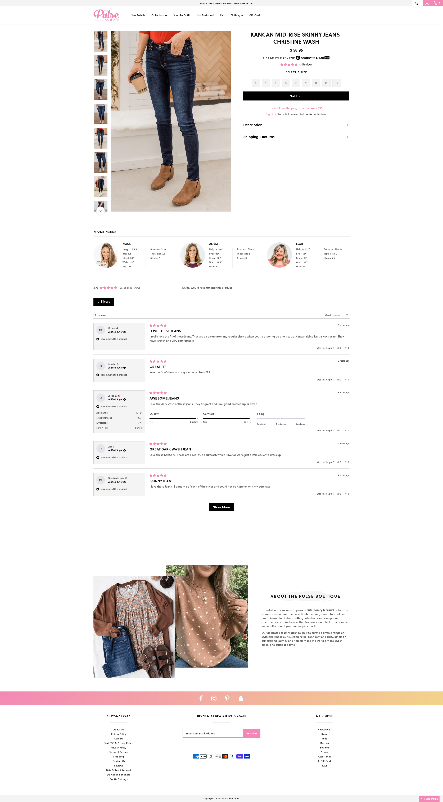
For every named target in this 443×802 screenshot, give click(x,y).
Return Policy (118, 734)
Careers (118, 738)
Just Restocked (205, 15)
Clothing (235, 15)
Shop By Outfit (182, 15)
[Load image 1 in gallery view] (171, 121)
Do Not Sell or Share (118, 774)
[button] (296, 64)
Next (100, 211)
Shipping (118, 756)
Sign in (270, 114)
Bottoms (324, 747)
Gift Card (254, 15)
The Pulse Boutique (230, 798)
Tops (324, 738)
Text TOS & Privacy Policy (118, 743)
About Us (118, 729)
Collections (157, 15)
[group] (171, 121)
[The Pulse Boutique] (106, 15)
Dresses (324, 743)
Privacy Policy (118, 747)
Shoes (324, 752)
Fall (222, 15)
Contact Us (118, 761)
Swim (324, 734)
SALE (324, 765)
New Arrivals (138, 15)
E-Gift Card (324, 761)
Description (252, 124)
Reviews (118, 765)
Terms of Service (118, 752)
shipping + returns (259, 136)
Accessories (324, 756)
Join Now (251, 733)
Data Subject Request (118, 770)
